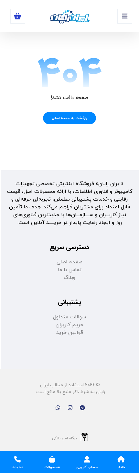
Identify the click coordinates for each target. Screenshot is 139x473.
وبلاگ (69, 277)
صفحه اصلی (69, 262)
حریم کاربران (69, 324)
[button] (124, 16)
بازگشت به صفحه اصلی (69, 118)
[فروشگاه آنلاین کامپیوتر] (69, 17)
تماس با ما (69, 269)
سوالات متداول (69, 317)
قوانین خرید (69, 332)
